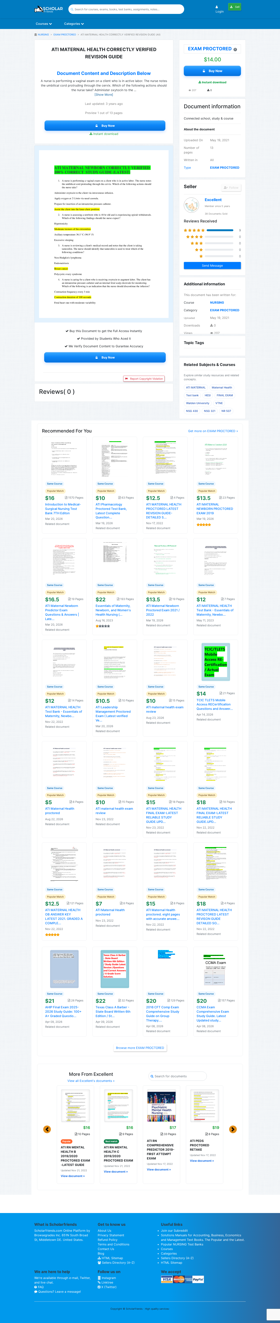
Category (190, 310)
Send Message (212, 265)
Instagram (108, 1278)
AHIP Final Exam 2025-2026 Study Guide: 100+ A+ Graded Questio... (63, 1011)
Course (189, 302)
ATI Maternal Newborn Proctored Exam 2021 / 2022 (163, 610)
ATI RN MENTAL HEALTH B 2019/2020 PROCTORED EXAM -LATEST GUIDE (75, 1156)
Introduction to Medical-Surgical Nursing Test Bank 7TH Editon (63, 508)
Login (220, 11)
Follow (233, 187)
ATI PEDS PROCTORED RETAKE (199, 1145)
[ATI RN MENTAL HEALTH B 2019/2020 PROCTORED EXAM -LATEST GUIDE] (75, 1105)
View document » (73, 1176)
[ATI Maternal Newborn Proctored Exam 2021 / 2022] (165, 560)
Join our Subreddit (174, 1230)
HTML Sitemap (112, 1258)
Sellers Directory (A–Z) (118, 1262)
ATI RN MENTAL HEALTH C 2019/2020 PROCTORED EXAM (118, 1154)
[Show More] (103, 94)
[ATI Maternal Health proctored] (64, 763)
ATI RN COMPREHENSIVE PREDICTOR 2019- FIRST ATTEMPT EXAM (160, 1149)
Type (187, 167)
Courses (42, 24)
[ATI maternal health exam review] (165, 662)
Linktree (107, 1282)
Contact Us (106, 1249)
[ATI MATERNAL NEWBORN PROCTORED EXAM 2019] (216, 459)
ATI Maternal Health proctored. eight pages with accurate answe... (163, 914)
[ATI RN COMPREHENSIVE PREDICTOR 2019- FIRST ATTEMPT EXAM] (161, 1105)
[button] (47, 1129)
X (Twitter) (108, 1287)
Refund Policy (108, 1240)
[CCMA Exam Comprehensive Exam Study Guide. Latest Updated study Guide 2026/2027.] (216, 969)
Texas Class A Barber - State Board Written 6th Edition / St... (113, 1011)
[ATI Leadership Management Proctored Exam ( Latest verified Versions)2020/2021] (115, 662)
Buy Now (108, 126)
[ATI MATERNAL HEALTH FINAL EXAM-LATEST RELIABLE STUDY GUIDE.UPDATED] (165, 763)
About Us (104, 1230)
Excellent (213, 199)
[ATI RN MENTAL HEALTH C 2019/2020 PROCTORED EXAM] (118, 1105)
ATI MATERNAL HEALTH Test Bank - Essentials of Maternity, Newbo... (215, 610)
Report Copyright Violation (146, 378)
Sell (236, 6)
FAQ (40, 1287)
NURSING (43, 34)
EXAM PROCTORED (65, 34)
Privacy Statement (111, 1235)
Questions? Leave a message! (59, 1291)
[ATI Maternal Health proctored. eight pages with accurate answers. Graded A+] (165, 864)
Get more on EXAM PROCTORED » (213, 431)
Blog (101, 1253)
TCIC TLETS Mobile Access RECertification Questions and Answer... (215, 704)
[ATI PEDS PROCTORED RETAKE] (204, 1105)
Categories (72, 24)
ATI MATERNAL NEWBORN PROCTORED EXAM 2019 (215, 508)
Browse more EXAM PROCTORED (140, 1048)
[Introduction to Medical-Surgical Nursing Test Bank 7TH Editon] (64, 459)
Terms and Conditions (113, 1244)
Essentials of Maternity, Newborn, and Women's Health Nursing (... (113, 610)
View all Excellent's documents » (91, 1081)
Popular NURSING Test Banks (182, 1244)
